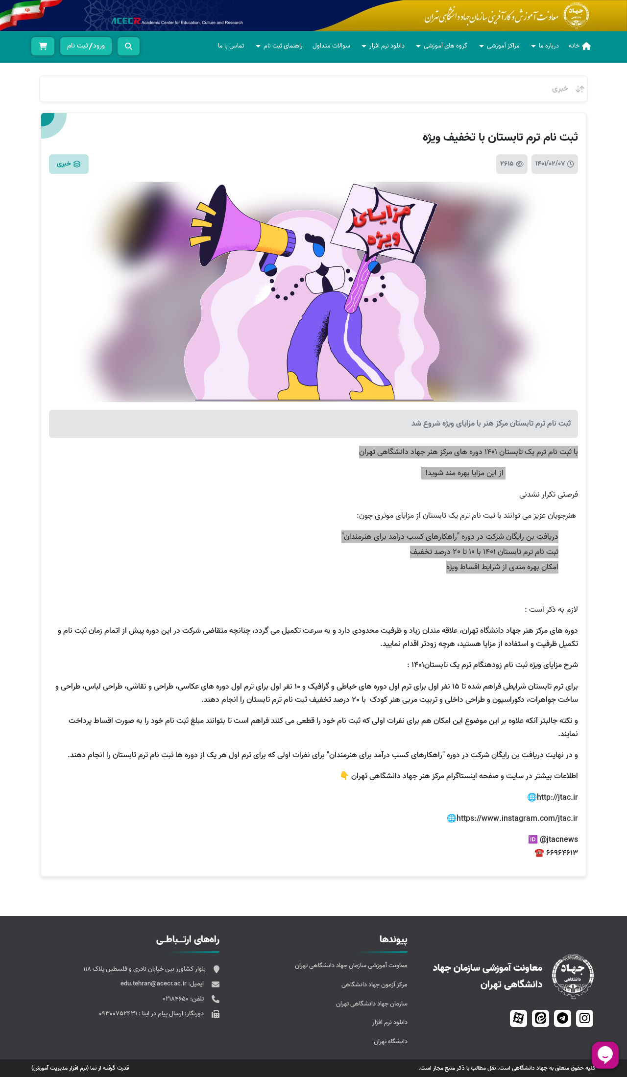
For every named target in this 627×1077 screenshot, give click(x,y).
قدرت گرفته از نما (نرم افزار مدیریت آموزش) (80, 1068)
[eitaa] (540, 1018)
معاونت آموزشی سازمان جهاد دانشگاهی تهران (351, 965)
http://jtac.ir (557, 797)
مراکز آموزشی (503, 46)
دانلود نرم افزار (387, 46)
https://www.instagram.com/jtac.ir (517, 819)
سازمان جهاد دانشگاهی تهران (372, 1004)
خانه (574, 46)
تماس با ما (231, 46)
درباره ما (549, 46)
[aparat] (518, 1018)
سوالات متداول (331, 46)
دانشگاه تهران (391, 1041)
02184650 (176, 999)
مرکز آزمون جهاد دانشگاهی (374, 985)
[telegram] (562, 1018)
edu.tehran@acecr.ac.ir (154, 984)
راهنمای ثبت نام (283, 46)
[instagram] (584, 1018)
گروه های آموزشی (445, 46)
